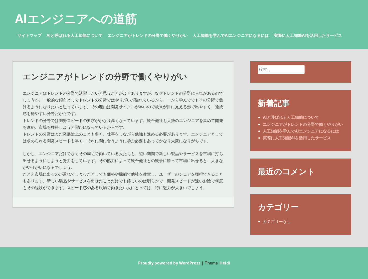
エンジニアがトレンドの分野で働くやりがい (148, 35)
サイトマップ (30, 35)
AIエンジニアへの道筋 (76, 18)
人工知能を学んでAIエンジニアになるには (231, 35)
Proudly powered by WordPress (169, 263)
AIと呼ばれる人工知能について (75, 35)
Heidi (225, 263)
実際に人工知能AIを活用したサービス (308, 35)
